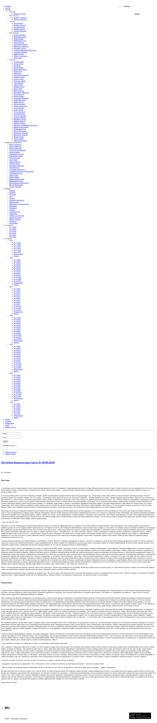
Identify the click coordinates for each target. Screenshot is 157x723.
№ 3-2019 (17, 350)
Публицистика (14, 212)
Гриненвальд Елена (16, 154)
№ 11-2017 (17, 308)
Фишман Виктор (20, 117)
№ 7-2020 (17, 387)
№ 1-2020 (17, 375)
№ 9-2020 (17, 391)
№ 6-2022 (12, 237)
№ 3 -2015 (17, 246)
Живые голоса (10, 427)
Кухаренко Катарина (21, 98)
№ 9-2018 (17, 333)
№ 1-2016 (17, 260)
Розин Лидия (18, 110)
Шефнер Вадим (19, 29)
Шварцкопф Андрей (16, 179)
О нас (7, 425)
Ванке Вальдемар (20, 69)
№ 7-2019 (17, 358)
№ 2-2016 (17, 262)
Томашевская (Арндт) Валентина (21, 171)
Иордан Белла (19, 91)
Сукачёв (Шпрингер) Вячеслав (25, 50)
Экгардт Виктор (15, 187)
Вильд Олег (18, 71)
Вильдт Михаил (15, 146)
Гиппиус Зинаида (20, 17)
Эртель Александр (20, 19)
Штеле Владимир (20, 131)
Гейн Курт (17, 73)
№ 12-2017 (17, 310)
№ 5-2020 (17, 383)
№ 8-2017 (17, 302)
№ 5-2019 (17, 354)
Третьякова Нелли (16, 173)
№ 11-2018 (17, 337)
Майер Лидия (19, 102)
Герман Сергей (19, 77)
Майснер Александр (21, 46)
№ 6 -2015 (17, 252)
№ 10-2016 (17, 277)
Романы (12, 191)
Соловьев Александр (17, 169)
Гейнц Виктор (19, 42)
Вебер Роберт (18, 39)
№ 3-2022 (12, 231)
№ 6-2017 (17, 298)
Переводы (13, 208)
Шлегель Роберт (20, 123)
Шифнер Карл (19, 54)
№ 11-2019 (17, 366)
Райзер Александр (20, 106)
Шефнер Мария (19, 121)
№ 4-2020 (17, 381)
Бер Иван (17, 66)
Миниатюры (14, 202)
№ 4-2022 (12, 233)
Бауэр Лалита (18, 64)
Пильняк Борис (19, 27)
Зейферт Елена (19, 87)
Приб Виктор (14, 167)
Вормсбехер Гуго (20, 41)
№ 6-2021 (17, 414)
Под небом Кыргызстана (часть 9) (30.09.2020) (28, 462)
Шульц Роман (19, 139)
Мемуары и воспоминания (19, 204)
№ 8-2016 (17, 273)
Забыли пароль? (11, 452)
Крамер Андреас (20, 25)
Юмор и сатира (15, 219)
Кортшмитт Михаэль (21, 92)
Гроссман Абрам (20, 81)
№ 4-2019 (17, 352)
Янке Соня (18, 58)
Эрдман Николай (20, 31)
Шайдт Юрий (14, 177)
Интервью (13, 206)
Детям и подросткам (16, 216)
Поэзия (12, 198)
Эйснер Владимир (20, 141)
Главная (8, 6)
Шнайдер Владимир (21, 127)
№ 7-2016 (17, 271)
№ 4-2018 (17, 323)
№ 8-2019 (17, 360)
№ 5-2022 (12, 235)
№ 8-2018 (17, 331)
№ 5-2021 (17, 412)
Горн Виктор (18, 23)
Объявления (18, 254)
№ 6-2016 (17, 269)
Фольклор (13, 221)
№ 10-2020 (17, 392)
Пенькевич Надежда (16, 166)
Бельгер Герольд (20, 35)
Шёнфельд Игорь (20, 119)
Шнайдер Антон (20, 14)
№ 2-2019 (17, 348)
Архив (137, 14)
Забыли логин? (10, 454)
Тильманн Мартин (20, 52)
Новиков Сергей (20, 48)
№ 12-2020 (17, 396)
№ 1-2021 (17, 404)
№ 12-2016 (17, 281)
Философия (13, 223)
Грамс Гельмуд (14, 152)
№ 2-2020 (17, 377)
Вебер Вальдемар (20, 37)
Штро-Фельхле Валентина (19, 183)
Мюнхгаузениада (15, 217)
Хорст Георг (13, 175)
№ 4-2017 (17, 294)
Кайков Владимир (16, 156)
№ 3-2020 (17, 379)
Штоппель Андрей (20, 135)
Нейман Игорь (14, 164)
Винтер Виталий (15, 148)
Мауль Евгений (19, 104)
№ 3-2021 (17, 408)
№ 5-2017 (17, 296)
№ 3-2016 (17, 264)
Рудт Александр (19, 112)
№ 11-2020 (17, 394)
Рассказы (12, 194)
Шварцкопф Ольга (16, 181)
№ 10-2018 (17, 335)
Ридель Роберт (19, 108)
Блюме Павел (18, 67)
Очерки (12, 210)
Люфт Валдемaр (19, 100)
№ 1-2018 (17, 317)
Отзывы (8, 421)
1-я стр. (7, 8)
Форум (16, 256)
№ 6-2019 (17, 356)
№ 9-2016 (17, 275)
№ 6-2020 (17, 385)
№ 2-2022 (12, 229)
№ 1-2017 (17, 289)
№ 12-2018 (17, 339)
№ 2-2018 (17, 319)
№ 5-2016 (17, 267)
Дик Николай (18, 83)
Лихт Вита (13, 160)
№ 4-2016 (17, 266)
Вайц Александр (15, 144)
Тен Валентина (19, 114)
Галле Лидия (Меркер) (17, 150)
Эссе (11, 196)
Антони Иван (19, 62)
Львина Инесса (15, 162)
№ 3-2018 (17, 321)
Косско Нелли (19, 94)
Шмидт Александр (20, 56)
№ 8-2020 (17, 389)
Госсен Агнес (18, 79)
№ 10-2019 (17, 364)
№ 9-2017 (17, 304)
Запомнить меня (8, 445)
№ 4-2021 (17, 410)
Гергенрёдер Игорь (21, 44)
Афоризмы (13, 214)
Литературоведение (16, 200)
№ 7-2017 (17, 300)
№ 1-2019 (17, 346)
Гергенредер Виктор (21, 75)
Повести (12, 192)
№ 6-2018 (17, 327)
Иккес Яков (18, 89)
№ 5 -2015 (17, 250)
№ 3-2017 (17, 292)
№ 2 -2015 (17, 244)
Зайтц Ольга (18, 85)
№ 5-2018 (17, 325)
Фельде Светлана (20, 116)
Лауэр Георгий (14, 158)
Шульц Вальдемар (16, 185)
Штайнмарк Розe (20, 129)
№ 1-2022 (12, 227)
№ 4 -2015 (17, 248)
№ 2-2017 (17, 291)
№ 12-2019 (17, 367)
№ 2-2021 (17, 406)
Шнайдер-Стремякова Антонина (25, 125)
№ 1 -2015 (17, 242)
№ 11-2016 (17, 279)
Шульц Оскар (19, 137)
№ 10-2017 (17, 306)
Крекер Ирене (19, 96)
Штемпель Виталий (21, 133)
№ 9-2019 (17, 362)
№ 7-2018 (17, 329)
